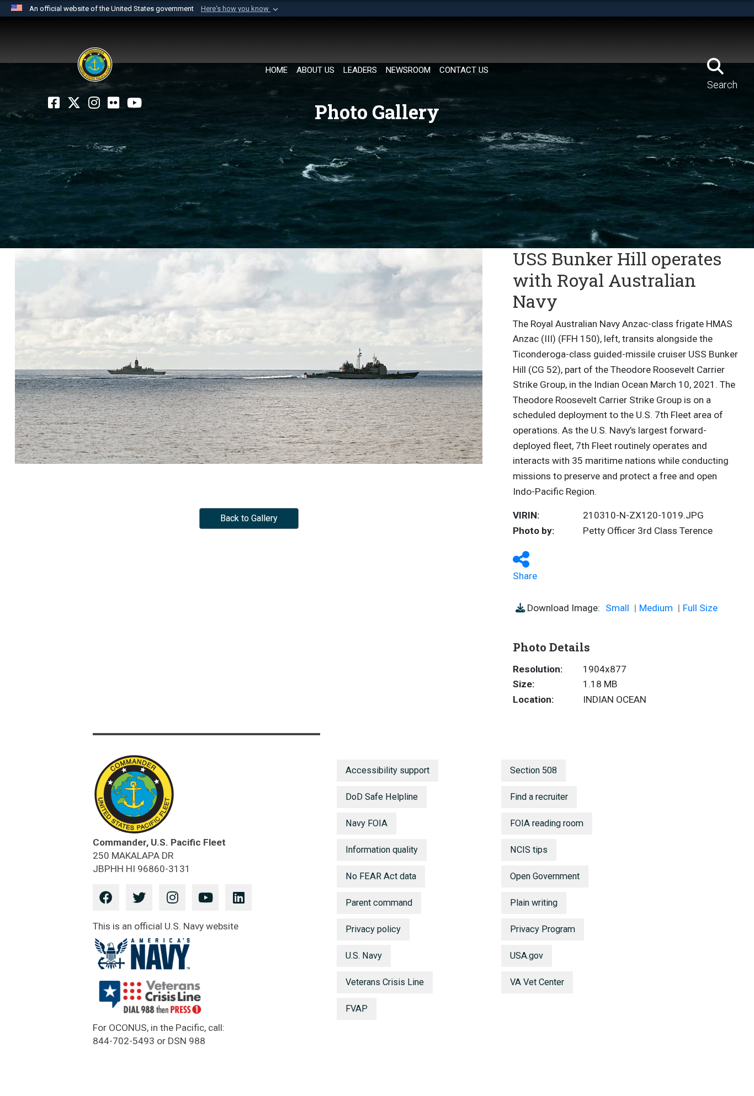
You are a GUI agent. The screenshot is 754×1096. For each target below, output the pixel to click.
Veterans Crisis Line (385, 982)
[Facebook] (54, 103)
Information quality (382, 849)
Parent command (379, 902)
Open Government (545, 876)
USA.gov (526, 955)
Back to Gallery (249, 518)
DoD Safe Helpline (382, 797)
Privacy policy (373, 929)
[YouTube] (134, 103)
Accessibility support (387, 770)
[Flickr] (113, 103)
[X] (74, 103)
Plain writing (533, 902)
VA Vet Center (537, 982)
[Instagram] (94, 103)
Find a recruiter (539, 797)
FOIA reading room (546, 823)
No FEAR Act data (381, 876)
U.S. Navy (364, 955)
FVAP (357, 1008)
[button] (240, 8)
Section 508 (533, 770)
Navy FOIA (366, 823)
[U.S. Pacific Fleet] (95, 64)
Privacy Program (542, 929)
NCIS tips (529, 849)
